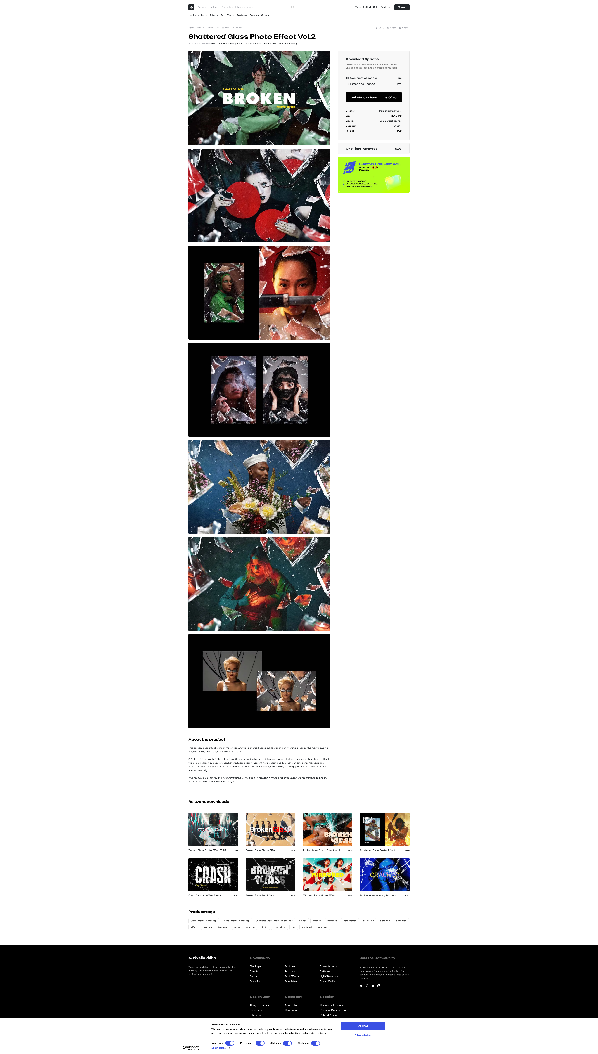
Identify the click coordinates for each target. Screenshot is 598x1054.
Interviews (256, 1015)
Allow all (363, 1025)
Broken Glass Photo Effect (261, 850)
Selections (256, 1010)
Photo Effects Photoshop (249, 43)
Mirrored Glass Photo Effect (319, 895)
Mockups (193, 15)
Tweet (393, 27)
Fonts (204, 15)
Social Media (327, 981)
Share (405, 27)
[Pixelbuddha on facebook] (373, 985)
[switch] (260, 1043)
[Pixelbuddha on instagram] (378, 985)
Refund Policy (328, 1015)
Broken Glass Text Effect (260, 895)
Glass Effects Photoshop (224, 43)
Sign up (402, 7)
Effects (214, 15)
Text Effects (228, 15)
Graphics (255, 981)
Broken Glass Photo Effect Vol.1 (321, 850)
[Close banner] (422, 1023)
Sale (375, 7)
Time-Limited (363, 7)
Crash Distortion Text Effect (204, 895)
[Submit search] (292, 7)
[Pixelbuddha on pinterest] (367, 985)
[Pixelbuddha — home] (191, 7)
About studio (293, 1005)
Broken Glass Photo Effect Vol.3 (207, 850)
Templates (291, 981)
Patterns (325, 971)
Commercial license (391, 120)
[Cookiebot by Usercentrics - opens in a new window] (190, 1048)
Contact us (291, 1010)
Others (265, 15)
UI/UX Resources (329, 976)
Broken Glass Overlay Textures (378, 895)
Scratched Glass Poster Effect (377, 850)
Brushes (254, 15)
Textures (242, 15)
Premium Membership (333, 1010)
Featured (386, 7)
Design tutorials (259, 1005)
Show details (218, 1048)
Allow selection (363, 1035)
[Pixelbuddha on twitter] (361, 985)
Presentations (328, 966)
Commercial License (332, 1005)
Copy (381, 27)
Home (191, 27)
